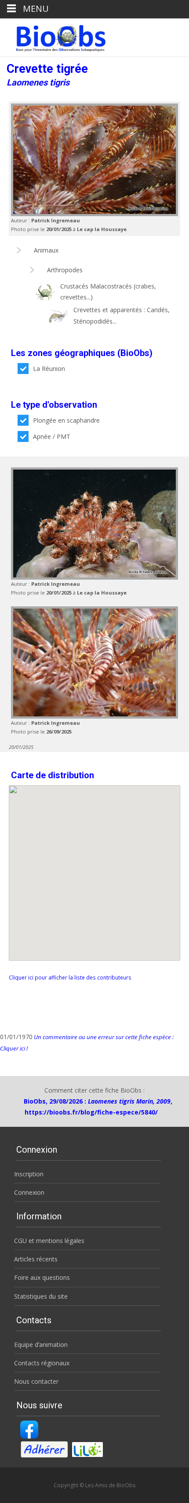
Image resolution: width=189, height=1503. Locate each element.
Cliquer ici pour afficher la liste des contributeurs (70, 977)
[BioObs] (53, 35)
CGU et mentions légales (49, 1240)
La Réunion (49, 368)
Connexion (29, 1192)
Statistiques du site (41, 1296)
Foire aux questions (42, 1277)
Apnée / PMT (51, 436)
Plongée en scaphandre (66, 420)
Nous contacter (36, 1381)
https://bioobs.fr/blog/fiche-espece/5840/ (91, 1112)
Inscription (29, 1174)
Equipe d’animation (41, 1344)
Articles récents (36, 1259)
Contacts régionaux (41, 1363)
